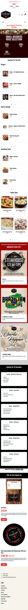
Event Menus (3, 585)
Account (2, 603)
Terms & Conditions (4, 594)
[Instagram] (14, 7)
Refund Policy (3, 598)
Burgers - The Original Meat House (17, 72)
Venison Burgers (13, 168)
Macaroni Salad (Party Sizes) (7, 231)
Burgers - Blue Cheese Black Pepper (17, 95)
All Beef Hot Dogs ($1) (14, 136)
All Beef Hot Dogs (13, 114)
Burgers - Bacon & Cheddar (15, 83)
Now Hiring (3, 590)
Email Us (11, 6)
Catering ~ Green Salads (14, 390)
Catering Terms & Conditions (5, 596)
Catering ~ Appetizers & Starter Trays (14, 374)
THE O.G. (4, 279)
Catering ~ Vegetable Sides (14, 406)
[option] (14, 86)
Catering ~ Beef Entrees (14, 422)
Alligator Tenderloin (14, 156)
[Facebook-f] (13, 7)
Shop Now (4, 519)
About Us (2, 592)
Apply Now (14, 27)
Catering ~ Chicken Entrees (14, 438)
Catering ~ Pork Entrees (14, 454)
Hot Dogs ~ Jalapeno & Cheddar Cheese (17, 126)
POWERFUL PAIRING (6, 354)
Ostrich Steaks (13, 180)
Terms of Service (4, 601)
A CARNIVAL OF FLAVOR (7, 317)
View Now (14, 4)
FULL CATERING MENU (18, 469)
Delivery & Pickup (4, 588)
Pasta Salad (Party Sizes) (7, 210)
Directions (17, 6)
